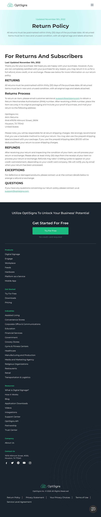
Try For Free (51, 231)
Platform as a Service (15, 276)
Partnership (11, 425)
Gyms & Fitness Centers (16, 346)
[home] (17, 5)
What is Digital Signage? (17, 390)
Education (10, 328)
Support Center (12, 417)
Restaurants (11, 368)
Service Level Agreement (19, 502)
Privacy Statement (35, 497)
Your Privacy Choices (60, 497)
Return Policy (13, 497)
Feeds (8, 267)
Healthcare (10, 351)
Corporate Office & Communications (22, 324)
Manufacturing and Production (20, 355)
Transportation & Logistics (17, 377)
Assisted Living (12, 315)
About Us (9, 443)
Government (11, 337)
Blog (7, 399)
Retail (8, 373)
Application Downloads (16, 403)
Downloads (10, 298)
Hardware (10, 272)
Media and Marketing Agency (19, 359)
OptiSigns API (11, 421)
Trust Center (11, 430)
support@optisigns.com (68, 98)
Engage (9, 259)
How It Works (11, 394)
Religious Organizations (16, 364)
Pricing (8, 302)
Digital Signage (12, 254)
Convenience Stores (15, 320)
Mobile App (10, 281)
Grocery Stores (12, 342)
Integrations (11, 412)
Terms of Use (82, 497)
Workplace (10, 263)
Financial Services (13, 333)
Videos (8, 408)
